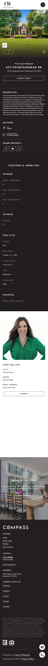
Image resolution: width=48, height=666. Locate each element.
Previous (6, 52)
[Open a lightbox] (4, 45)
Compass (6, 606)
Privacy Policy (28, 659)
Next (11, 52)
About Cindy (7, 541)
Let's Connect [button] (24, 495)
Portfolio (6, 544)
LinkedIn (6, 601)
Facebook (6, 586)
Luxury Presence (22, 655)
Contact (24, 394)
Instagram (6, 591)
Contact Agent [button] (24, 78)
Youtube (6, 596)
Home (5, 538)
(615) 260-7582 (8, 380)
